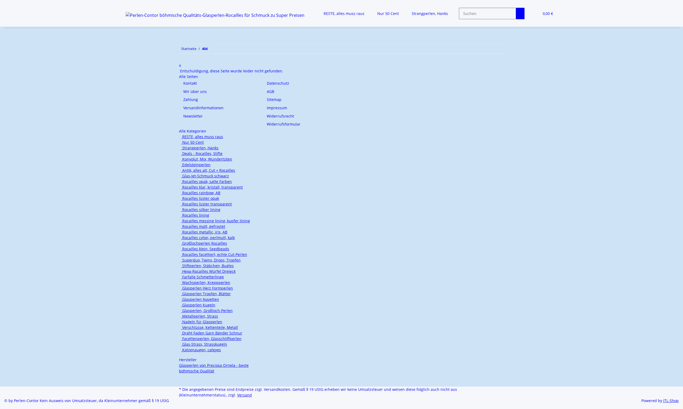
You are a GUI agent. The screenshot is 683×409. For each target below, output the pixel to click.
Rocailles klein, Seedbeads (205, 248)
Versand (244, 395)
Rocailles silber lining (200, 209)
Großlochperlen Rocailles (204, 243)
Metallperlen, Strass (199, 316)
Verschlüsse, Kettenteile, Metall (209, 327)
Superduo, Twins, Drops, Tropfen (211, 260)
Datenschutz (278, 83)
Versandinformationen (203, 107)
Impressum (277, 107)
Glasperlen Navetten (200, 299)
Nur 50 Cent (192, 142)
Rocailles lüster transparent (206, 204)
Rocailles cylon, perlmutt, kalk (208, 237)
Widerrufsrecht (280, 116)
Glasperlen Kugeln (198, 304)
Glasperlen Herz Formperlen (207, 288)
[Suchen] (520, 13)
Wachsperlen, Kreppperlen (205, 282)
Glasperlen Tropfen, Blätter (206, 293)
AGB (270, 91)
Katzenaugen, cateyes (201, 349)
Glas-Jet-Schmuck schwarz (205, 175)
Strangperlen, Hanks (200, 147)
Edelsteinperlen (196, 164)
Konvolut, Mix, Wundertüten (206, 159)
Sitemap (274, 99)
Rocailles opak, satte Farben (206, 181)
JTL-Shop (671, 400)
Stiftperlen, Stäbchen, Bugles (207, 265)
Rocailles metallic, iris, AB (204, 232)
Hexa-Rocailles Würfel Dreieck (208, 271)
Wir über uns (195, 91)
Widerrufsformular (283, 124)
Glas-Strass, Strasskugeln (204, 344)
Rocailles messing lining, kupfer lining (215, 220)
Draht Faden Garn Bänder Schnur (211, 333)
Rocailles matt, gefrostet (203, 226)
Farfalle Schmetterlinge (202, 276)
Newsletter (193, 116)
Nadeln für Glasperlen (201, 321)
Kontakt (190, 83)
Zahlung (190, 99)
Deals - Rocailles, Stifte (202, 153)
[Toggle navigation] (132, 4)
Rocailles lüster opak (200, 198)
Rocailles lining (195, 215)
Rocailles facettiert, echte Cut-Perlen (214, 254)
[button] (533, 13)
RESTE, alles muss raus (202, 136)
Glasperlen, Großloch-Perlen (207, 310)
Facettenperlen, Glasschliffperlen (211, 338)
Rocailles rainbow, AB (200, 192)
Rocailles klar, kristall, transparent (212, 187)
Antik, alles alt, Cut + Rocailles (208, 170)
